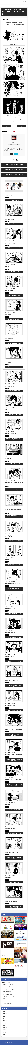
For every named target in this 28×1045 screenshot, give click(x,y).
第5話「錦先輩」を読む (14, 319)
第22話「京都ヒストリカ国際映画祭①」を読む (14, 734)
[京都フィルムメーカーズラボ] (20, 946)
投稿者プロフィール (14, 144)
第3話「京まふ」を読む (14, 271)
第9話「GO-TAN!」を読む (15, 414)
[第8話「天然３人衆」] (14, 376)
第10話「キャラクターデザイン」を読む (14, 439)
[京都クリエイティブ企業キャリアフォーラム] (7, 964)
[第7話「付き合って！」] (14, 353)
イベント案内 (7, 984)
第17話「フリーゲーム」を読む (15, 613)
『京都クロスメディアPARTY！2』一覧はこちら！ (15, 170)
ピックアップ (7, 986)
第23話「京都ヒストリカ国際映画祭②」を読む (14, 760)
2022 (4, 1020)
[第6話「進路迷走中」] (14, 329)
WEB (11, 153)
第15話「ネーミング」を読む (14, 564)
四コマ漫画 (6, 991)
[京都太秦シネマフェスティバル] (20, 940)
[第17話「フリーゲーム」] (14, 599)
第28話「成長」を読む (15, 882)
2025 (4, 1013)
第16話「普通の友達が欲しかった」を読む (15, 589)
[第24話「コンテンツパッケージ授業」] (14, 770)
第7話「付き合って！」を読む (15, 367)
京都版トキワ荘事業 (10, 22)
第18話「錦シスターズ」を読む (15, 637)
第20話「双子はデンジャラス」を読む (14, 686)
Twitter (16, 153)
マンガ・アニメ (7, 1000)
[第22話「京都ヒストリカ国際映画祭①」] (14, 720)
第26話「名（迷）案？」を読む (15, 833)
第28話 (7, 126)
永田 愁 (14, 142)
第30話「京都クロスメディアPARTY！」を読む (14, 907)
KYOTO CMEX (8, 1042)
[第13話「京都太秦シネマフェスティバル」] (14, 500)
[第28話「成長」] (14, 868)
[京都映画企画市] (20, 968)
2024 (4, 1016)
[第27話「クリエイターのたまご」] (14, 843)
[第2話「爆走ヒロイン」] (14, 233)
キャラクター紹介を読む (14, 200)
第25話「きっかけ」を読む (15, 809)
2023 (4, 1018)
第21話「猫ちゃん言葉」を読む (15, 710)
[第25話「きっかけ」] (14, 795)
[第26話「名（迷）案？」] (14, 819)
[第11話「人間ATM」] (14, 449)
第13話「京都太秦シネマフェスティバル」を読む (14, 516)
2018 (4, 1029)
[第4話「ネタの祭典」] (14, 281)
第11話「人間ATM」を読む (15, 463)
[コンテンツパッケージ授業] (7, 938)
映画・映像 (6, 1003)
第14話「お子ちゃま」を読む (14, 540)
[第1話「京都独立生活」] (14, 210)
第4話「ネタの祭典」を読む (14, 295)
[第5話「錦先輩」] (14, 305)
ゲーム (5, 998)
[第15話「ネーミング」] (14, 550)
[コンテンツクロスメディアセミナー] (20, 934)
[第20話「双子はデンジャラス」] (14, 671)
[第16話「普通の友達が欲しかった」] (14, 574)
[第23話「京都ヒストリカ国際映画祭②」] (14, 745)
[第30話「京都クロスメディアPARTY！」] (14, 892)
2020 (4, 1025)
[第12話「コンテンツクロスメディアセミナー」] (14, 473)
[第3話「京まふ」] (14, 257)
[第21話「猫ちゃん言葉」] (14, 696)
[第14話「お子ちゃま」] (14, 526)
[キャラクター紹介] (14, 186)
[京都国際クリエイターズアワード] (7, 922)
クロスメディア (7, 996)
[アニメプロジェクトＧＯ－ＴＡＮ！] (20, 962)
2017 (4, 1032)
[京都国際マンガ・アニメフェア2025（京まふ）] (7, 929)
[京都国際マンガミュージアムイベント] (20, 951)
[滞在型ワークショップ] (7, 957)
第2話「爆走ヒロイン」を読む (15, 247)
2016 (4, 1034)
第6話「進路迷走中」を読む (14, 343)
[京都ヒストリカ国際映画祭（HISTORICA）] (7, 948)
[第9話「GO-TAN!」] (14, 400)
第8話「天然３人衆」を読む (14, 390)
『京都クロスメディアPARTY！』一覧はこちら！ (14, 165)
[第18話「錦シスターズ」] (14, 623)
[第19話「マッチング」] (14, 647)
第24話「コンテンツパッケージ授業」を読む (14, 785)
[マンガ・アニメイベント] (20, 929)
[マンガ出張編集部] (20, 957)
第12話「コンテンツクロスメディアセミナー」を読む (14, 489)
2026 (4, 1011)
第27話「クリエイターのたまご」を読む (14, 858)
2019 (4, 1027)
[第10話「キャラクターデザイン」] (14, 424)
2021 (4, 1023)
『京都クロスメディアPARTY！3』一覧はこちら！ (15, 175)
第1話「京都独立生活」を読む (15, 223)
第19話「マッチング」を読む (14, 661)
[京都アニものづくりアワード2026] (20, 923)
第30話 (20, 126)
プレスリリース (7, 989)
